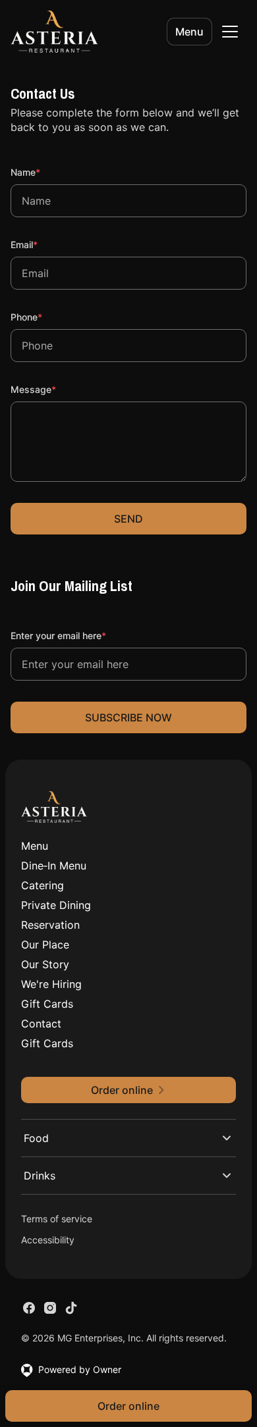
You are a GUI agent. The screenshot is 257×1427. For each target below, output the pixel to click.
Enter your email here (76, 635)
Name (43, 172)
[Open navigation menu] (230, 31)
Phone (44, 317)
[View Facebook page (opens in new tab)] (29, 1308)
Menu (189, 31)
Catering (42, 885)
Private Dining (56, 905)
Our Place (45, 944)
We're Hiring (51, 984)
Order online (128, 1406)
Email (42, 244)
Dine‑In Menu (53, 865)
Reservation (50, 924)
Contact (41, 1023)
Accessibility (47, 1239)
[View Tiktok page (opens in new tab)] (71, 1308)
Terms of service (56, 1218)
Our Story (45, 964)
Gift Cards (47, 1003)
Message (51, 389)
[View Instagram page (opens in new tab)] (50, 1308)
